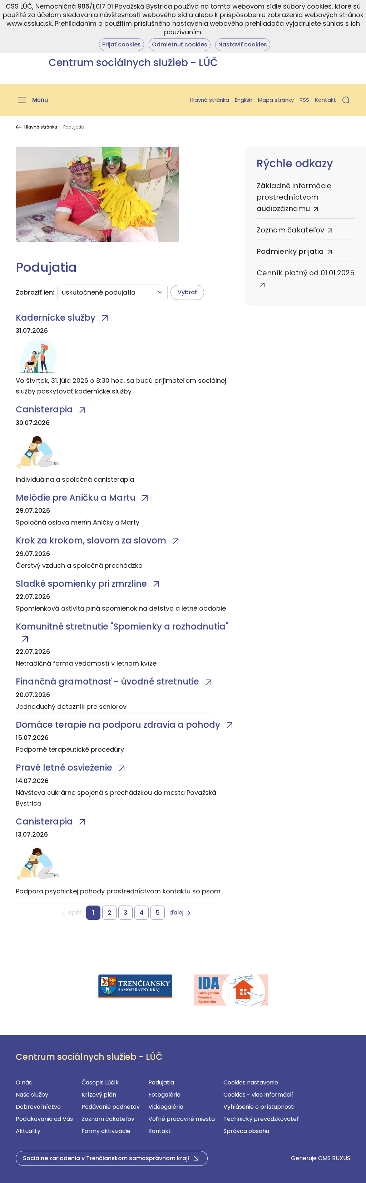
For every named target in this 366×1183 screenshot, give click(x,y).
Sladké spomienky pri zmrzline (81, 584)
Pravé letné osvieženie (64, 767)
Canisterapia (44, 409)
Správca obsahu (246, 1131)
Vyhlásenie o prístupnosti (259, 1107)
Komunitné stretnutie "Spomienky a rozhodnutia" (122, 626)
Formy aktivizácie (105, 1131)
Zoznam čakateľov (290, 230)
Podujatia (161, 1082)
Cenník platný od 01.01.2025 (306, 273)
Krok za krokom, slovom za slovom (91, 540)
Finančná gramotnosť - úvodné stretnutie (107, 681)
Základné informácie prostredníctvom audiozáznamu (294, 197)
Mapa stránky (276, 100)
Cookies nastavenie (250, 1082)
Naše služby (32, 1095)
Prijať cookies (121, 44)
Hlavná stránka (209, 100)
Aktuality (28, 1131)
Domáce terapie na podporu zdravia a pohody (118, 725)
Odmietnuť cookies (179, 44)
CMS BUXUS (334, 1158)
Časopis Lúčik (100, 1082)
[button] (346, 100)
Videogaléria (165, 1107)
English (243, 100)
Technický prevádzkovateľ (261, 1119)
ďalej (176, 913)
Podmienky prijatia (290, 251)
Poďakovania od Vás (44, 1119)
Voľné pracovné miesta (181, 1119)
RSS (304, 100)
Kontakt (325, 100)
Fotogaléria (164, 1095)
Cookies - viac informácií (258, 1095)
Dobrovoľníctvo (38, 1107)
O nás (24, 1082)
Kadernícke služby (55, 318)
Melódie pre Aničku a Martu (75, 497)
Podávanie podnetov (110, 1107)
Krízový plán (98, 1095)
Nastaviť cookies (242, 44)
